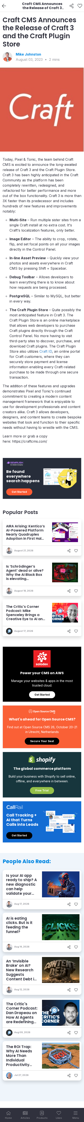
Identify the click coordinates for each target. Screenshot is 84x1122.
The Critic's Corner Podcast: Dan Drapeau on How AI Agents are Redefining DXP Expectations (21, 1017)
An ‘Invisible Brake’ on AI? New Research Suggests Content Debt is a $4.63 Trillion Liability (21, 975)
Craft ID (45, 351)
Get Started (19, 491)
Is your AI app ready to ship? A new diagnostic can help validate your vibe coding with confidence (21, 889)
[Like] (79, 6)
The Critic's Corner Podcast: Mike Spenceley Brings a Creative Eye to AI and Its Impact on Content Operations (25, 617)
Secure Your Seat (42, 741)
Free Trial (42, 790)
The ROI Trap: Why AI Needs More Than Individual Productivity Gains (19, 1058)
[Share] (71, 6)
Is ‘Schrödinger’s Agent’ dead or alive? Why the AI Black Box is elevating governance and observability (25, 577)
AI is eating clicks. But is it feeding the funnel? (19, 925)
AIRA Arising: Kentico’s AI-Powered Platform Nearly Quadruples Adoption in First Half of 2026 (25, 534)
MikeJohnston (28, 54)
